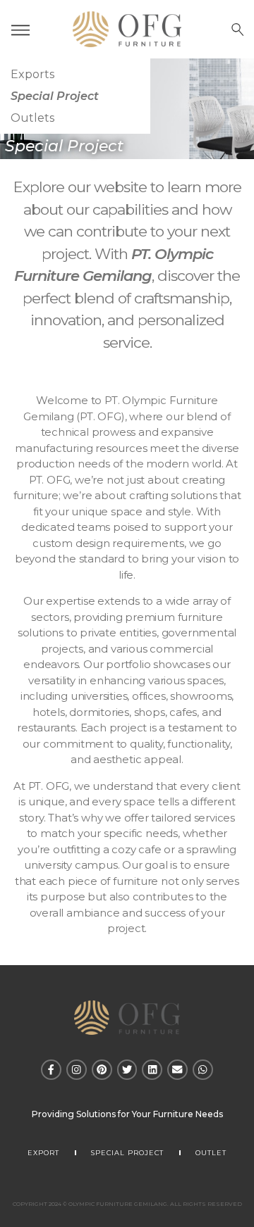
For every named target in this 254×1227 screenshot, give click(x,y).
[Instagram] (76, 1069)
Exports (32, 74)
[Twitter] (127, 1069)
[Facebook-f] (51, 1069)
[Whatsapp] (203, 1069)
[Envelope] (177, 1069)
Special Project (127, 1153)
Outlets (32, 118)
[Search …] (238, 29)
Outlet (210, 1153)
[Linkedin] (152, 1069)
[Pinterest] (102, 1069)
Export (43, 1153)
